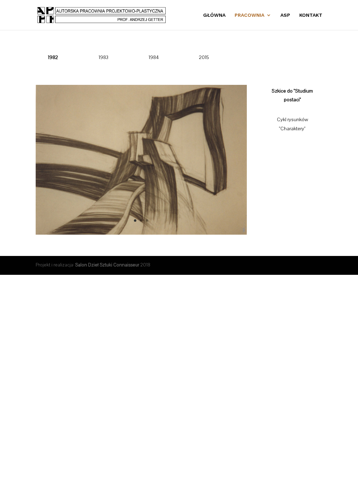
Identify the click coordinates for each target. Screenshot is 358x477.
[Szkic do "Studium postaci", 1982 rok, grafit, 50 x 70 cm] (141, 233)
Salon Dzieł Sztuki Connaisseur (107, 265)
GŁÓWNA (214, 15)
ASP (285, 15)
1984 (154, 57)
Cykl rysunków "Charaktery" (292, 124)
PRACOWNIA (249, 15)
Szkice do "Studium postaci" (292, 95)
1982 (53, 57)
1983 (103, 57)
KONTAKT (310, 15)
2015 (204, 57)
